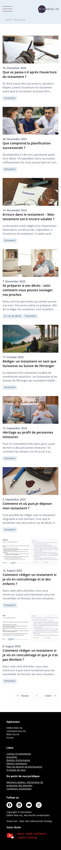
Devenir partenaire (17, 763)
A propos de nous (16, 769)
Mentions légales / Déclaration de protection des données (25, 784)
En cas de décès (12, 315)
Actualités (12, 757)
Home (8, 19)
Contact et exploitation (19, 753)
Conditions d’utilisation (19, 788)
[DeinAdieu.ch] (48, 9)
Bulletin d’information (18, 760)
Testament (9, 98)
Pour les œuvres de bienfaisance (24, 766)
